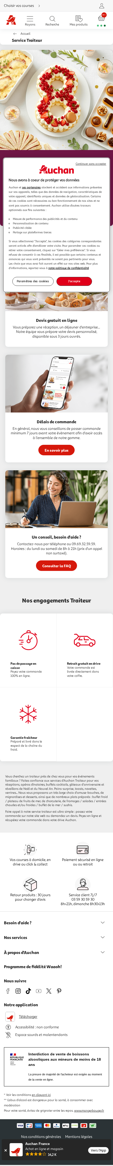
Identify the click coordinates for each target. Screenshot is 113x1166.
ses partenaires (31, 187)
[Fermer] (5, 1150)
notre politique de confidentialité (68, 268)
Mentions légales (78, 1136)
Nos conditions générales (41, 1136)
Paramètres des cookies (33, 281)
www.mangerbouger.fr (89, 1111)
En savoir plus (57, 450)
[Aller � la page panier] (101, 20)
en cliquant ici (41, 1095)
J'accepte (74, 281)
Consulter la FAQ (56, 566)
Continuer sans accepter (91, 164)
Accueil (25, 34)
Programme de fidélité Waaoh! (33, 966)
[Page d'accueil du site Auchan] (11, 20)
